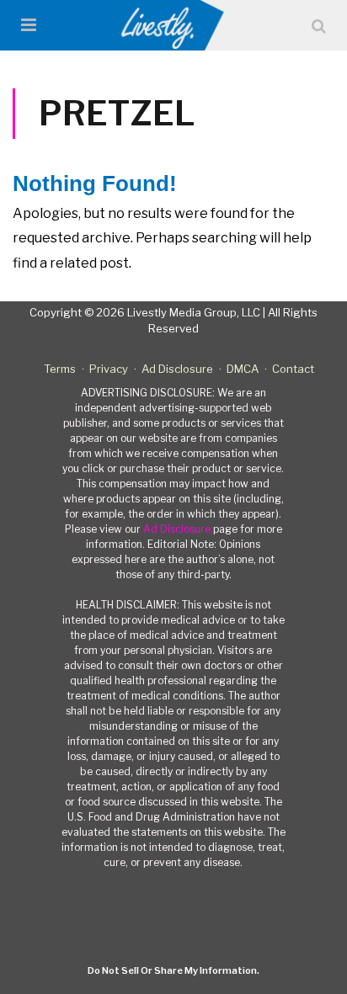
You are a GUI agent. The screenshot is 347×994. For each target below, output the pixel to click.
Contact (293, 368)
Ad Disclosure (177, 368)
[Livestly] (174, 25)
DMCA (243, 368)
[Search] (319, 26)
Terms (60, 368)
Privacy (108, 368)
